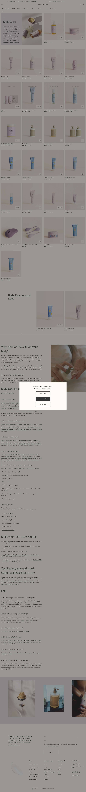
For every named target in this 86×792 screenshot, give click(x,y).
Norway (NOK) (43, 404)
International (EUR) (43, 399)
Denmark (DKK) (43, 393)
